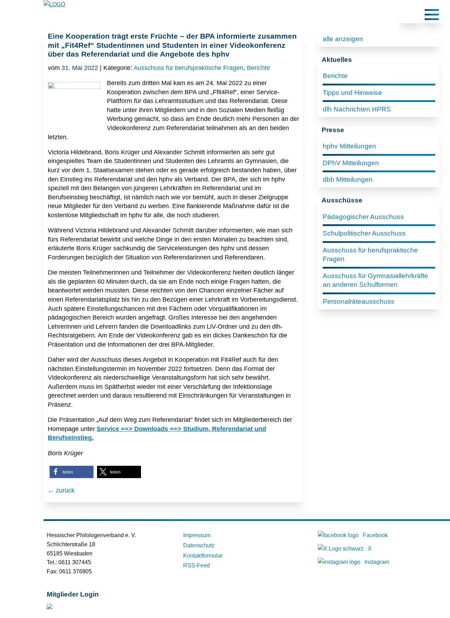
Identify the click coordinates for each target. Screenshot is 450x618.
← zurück (61, 490)
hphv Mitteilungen (349, 146)
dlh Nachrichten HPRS (357, 109)
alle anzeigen (343, 39)
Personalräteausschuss (358, 301)
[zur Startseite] (54, 4)
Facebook (375, 535)
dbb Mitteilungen (348, 179)
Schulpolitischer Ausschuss (364, 233)
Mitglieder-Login (85, 608)
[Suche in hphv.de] (410, 15)
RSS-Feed (196, 565)
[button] (72, 472)
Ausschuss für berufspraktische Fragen (188, 67)
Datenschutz (198, 545)
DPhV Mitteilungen (351, 163)
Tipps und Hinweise (352, 92)
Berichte (258, 67)
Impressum (197, 535)
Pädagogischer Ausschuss (363, 216)
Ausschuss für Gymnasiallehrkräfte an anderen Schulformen (375, 280)
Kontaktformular (203, 556)
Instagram (377, 562)
